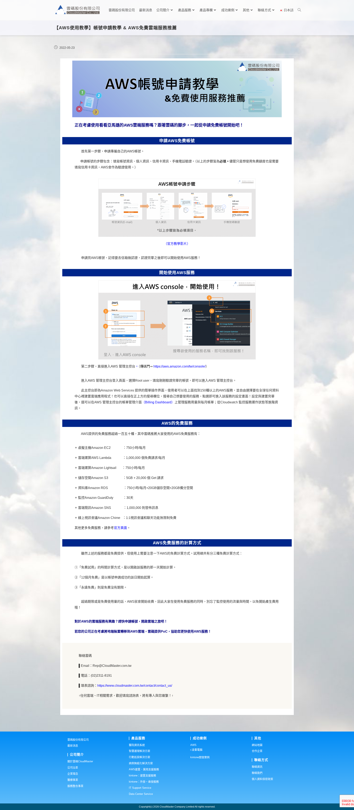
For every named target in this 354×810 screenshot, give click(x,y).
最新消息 (72, 745)
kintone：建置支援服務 (142, 775)
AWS (193, 744)
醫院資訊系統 (137, 744)
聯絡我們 (257, 772)
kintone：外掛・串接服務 (144, 781)
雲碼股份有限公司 (78, 739)
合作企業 (257, 750)
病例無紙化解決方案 (141, 763)
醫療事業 (72, 779)
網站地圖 (257, 744)
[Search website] (299, 10)
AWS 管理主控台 (123, 366)
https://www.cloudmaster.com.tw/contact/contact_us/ (134, 685)
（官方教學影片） (177, 243)
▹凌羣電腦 (196, 749)
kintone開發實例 (200, 757)
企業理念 (72, 773)
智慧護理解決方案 (139, 750)
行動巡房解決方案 (139, 757)
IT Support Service (140, 787)
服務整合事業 (75, 785)
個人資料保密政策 (262, 779)
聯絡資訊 (257, 766)
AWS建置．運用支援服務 (144, 769)
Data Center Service (141, 793)
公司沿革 (72, 767)
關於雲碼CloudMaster (80, 761)
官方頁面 (120, 528)
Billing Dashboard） (160, 402)
